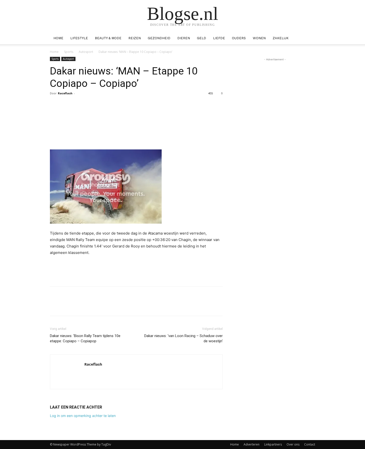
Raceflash (65, 93)
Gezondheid (159, 38)
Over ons (293, 444)
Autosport (86, 52)
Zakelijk (281, 38)
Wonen (259, 38)
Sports (68, 52)
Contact (309, 444)
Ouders (239, 38)
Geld (201, 38)
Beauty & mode (108, 38)
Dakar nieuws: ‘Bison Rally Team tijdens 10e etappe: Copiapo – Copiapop (85, 338)
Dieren (183, 38)
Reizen (134, 38)
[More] (179, 104)
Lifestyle (79, 38)
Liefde (219, 38)
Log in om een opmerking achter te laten (83, 416)
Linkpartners (273, 444)
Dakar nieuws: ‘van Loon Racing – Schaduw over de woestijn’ (183, 338)
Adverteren (251, 444)
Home (58, 38)
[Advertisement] (136, 269)
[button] (309, 38)
